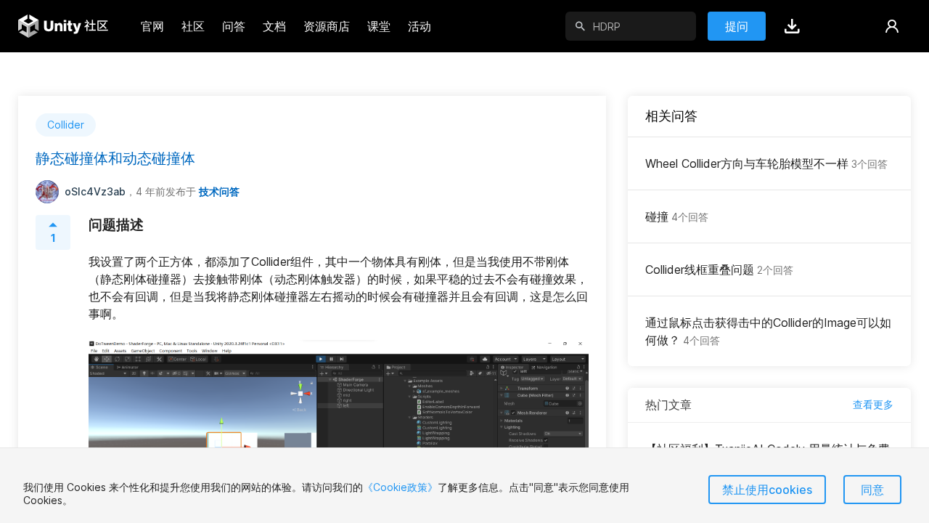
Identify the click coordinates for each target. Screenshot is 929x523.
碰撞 (676, 216)
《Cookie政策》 (400, 487)
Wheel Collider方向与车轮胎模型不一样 (766, 163)
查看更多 (873, 404)
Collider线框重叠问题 (719, 269)
